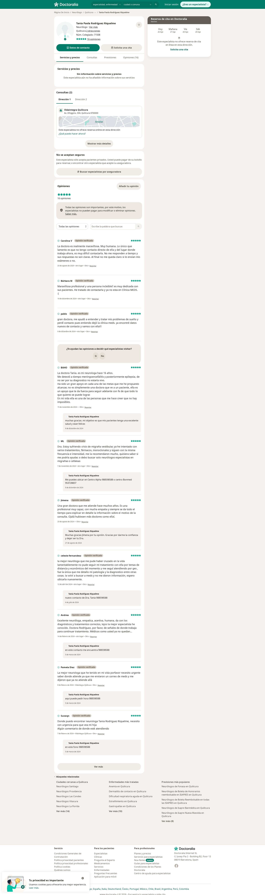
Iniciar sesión (171, 4)
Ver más (108, 767)
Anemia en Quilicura (119, 786)
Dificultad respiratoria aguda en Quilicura (130, 796)
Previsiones (110, 57)
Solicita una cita (179, 49)
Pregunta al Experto (104, 860)
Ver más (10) (115, 811)
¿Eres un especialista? (194, 4)
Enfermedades (101, 870)
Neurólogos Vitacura (67, 801)
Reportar (93, 266)
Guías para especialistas (146, 863)
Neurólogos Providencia (69, 791)
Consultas (92, 57)
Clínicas (98, 856)
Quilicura (85, 113)
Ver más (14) (63, 811)
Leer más (34, 887)
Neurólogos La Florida (67, 806)
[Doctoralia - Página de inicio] (71, 4)
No (102, 356)
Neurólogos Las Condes (68, 796)
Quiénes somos (62, 870)
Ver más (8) (168, 821)
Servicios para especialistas (148, 856)
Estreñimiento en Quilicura (123, 801)
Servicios (98, 866)
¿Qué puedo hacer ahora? (72, 133)
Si (96, 356)
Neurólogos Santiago (67, 786)
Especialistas (100, 853)
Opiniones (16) (130, 57)
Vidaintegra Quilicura (76, 109)
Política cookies (62, 866)
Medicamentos (102, 863)
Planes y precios (142, 853)
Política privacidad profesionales (71, 863)
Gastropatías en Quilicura (122, 806)
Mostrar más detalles (100, 144)
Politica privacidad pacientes (69, 860)
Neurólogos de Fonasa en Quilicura (180, 786)
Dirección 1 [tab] (65, 99)
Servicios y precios (70, 57)
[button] (78, 47)
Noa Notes (143, 860)
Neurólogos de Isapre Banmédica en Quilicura (186, 807)
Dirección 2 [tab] (81, 99)
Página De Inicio (61, 12)
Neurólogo (77, 12)
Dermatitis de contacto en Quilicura (127, 791)
